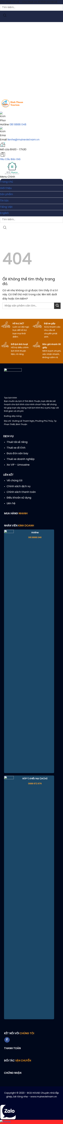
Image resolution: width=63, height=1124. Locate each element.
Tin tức (4, 200)
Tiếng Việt (6, 207)
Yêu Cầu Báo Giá (10, 159)
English (4, 213)
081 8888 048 (18, 124)
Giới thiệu (6, 188)
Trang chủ (6, 181)
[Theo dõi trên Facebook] (7, 1040)
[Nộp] (57, 306)
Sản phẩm (6, 194)
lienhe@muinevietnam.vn (23, 139)
